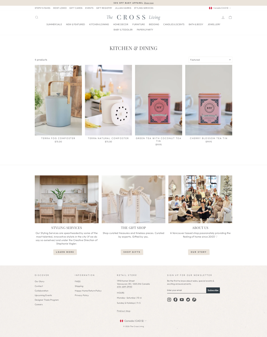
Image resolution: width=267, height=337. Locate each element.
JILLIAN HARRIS (123, 8)
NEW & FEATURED (75, 24)
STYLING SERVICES (143, 8)
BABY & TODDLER (123, 29)
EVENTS (89, 8)
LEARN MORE (65, 252)
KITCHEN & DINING (99, 24)
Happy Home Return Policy (88, 290)
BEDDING (154, 24)
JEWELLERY (214, 24)
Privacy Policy (82, 295)
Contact (39, 286)
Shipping (79, 286)
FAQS (77, 281)
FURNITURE (138, 24)
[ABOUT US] (200, 199)
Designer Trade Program (47, 300)
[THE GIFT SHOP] (133, 199)
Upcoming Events (43, 295)
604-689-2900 (124, 286)
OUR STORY (199, 252)
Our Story (39, 281)
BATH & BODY (196, 24)
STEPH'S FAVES (42, 8)
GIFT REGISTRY (104, 8)
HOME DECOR (120, 24)
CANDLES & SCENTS (173, 24)
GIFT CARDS (75, 8)
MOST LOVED (60, 8)
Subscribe (213, 290)
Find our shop (123, 311)
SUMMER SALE (54, 24)
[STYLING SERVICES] (67, 199)
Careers (39, 304)
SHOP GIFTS (131, 252)
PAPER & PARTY (145, 29)
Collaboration (41, 290)
